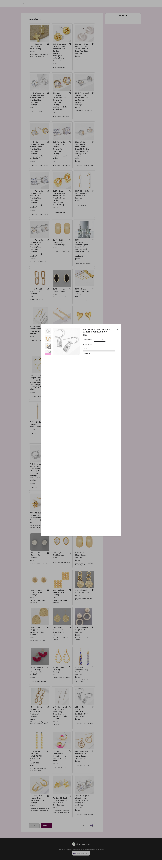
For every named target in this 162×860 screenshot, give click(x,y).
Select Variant (87, 344)
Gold (85, 348)
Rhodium (87, 353)
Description (88, 339)
